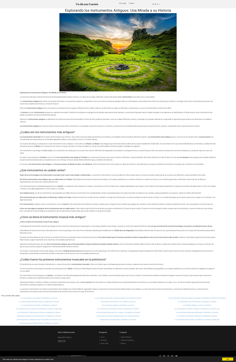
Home (102, 337)
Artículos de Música (127, 340)
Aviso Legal (122, 3)
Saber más (62, 341)
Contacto (131, 3)
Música (123, 343)
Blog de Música (126, 337)
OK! (227, 359)
